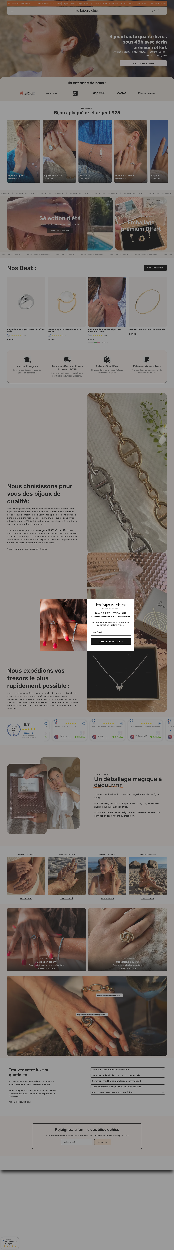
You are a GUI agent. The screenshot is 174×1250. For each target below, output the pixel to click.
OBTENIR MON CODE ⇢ (111, 641)
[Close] (131, 602)
